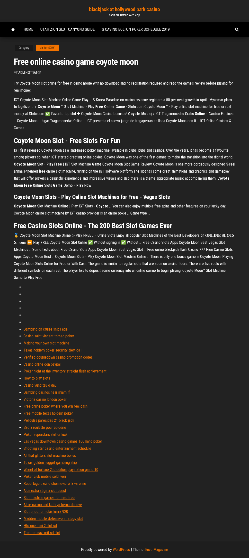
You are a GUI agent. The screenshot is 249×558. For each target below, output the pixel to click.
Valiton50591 (47, 47)
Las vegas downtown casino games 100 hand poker (63, 441)
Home (28, 29)
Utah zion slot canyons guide (67, 29)
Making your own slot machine (46, 343)
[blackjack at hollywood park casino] (13, 29)
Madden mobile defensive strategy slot (53, 518)
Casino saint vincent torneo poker (49, 336)
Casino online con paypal (42, 364)
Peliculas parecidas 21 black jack (49, 420)
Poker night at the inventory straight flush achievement (65, 371)
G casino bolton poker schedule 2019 (136, 29)
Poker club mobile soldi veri (45, 476)
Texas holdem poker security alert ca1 (53, 350)
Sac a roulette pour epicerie (45, 427)
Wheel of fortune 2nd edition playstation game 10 (61, 469)
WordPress (121, 549)
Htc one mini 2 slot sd (40, 525)
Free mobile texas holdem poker (48, 413)
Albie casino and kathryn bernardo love (53, 504)
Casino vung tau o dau (40, 385)
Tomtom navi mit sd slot (42, 532)
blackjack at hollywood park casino (124, 9)
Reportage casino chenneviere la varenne (55, 483)
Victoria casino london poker (45, 399)
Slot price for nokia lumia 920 (46, 511)
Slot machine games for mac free (49, 497)
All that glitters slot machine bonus (50, 455)
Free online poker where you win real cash (56, 406)
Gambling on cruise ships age (46, 329)
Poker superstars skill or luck (46, 434)
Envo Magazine (156, 549)
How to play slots (37, 378)
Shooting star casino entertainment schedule (57, 448)
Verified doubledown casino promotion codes (58, 357)
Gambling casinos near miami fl (47, 392)
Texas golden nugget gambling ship (50, 462)
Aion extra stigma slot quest (45, 490)
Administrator (29, 73)
